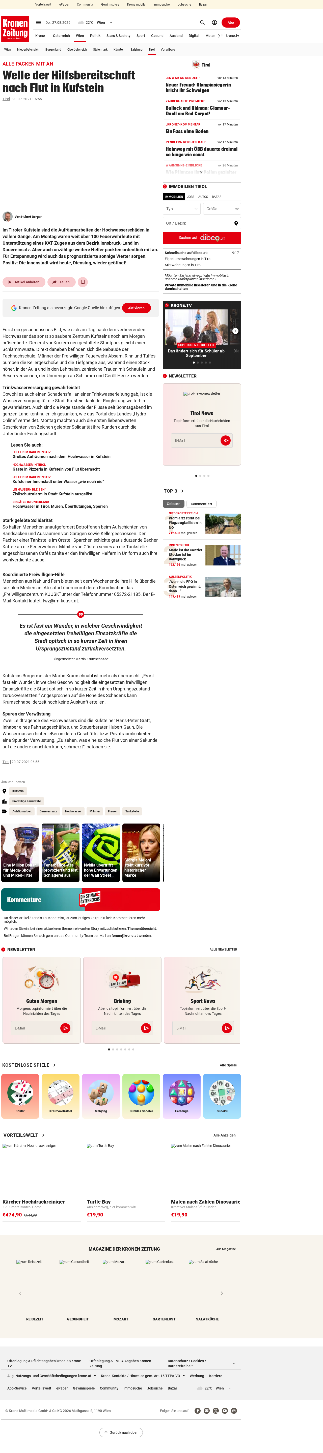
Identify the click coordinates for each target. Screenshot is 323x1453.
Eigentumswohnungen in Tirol (202, 259)
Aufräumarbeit (22, 811)
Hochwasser (73, 811)
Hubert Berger (31, 217)
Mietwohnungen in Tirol (199, 265)
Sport (141, 36)
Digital (194, 36)
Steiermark (100, 49)
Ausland (176, 36)
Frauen (112, 811)
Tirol (152, 49)
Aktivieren (136, 308)
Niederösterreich (28, 49)
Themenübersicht (141, 928)
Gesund (157, 36)
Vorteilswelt (43, 4)
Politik (95, 36)
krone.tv (232, 36)
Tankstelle (132, 811)
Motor (210, 36)
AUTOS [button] (203, 197)
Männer (95, 811)
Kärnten (119, 49)
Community (85, 4)
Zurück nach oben (121, 1432)
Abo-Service (17, 1388)
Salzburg (136, 49)
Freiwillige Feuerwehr (26, 801)
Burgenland (53, 49)
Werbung (197, 1376)
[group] (20, 853)
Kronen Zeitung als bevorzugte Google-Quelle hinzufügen (82, 307)
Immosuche (161, 4)
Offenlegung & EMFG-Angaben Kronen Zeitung (120, 1363)
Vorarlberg (168, 49)
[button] (219, 36)
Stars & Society (118, 36)
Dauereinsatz (48, 811)
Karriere (215, 1376)
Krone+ (41, 36)
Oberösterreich (77, 49)
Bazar (203, 4)
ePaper (64, 4)
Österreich (61, 36)
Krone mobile (136, 4)
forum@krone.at (125, 936)
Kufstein (18, 791)
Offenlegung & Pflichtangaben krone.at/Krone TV (44, 1363)
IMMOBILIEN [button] (174, 197)
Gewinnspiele (110, 4)
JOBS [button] (190, 197)
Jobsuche (184, 4)
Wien (80, 36)
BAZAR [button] (216, 197)
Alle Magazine (226, 1249)
